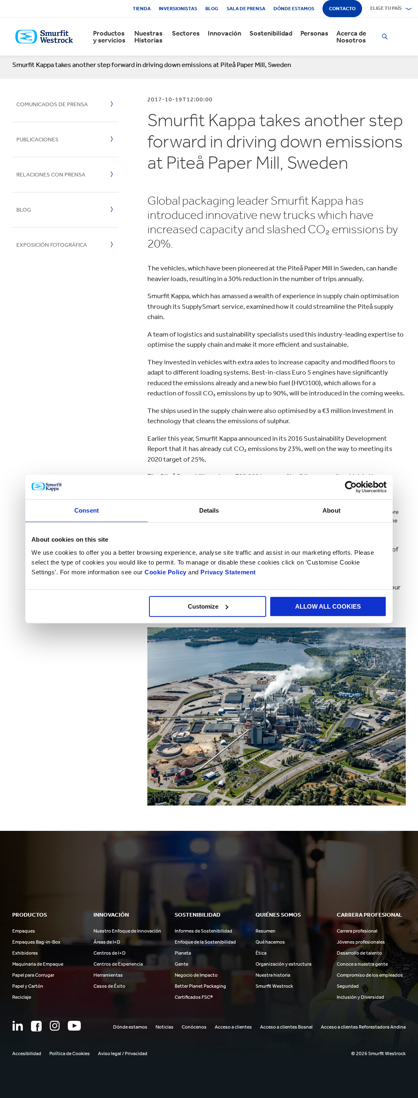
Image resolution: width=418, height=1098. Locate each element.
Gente (181, 964)
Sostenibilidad (270, 33)
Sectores (186, 33)
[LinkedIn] (17, 1026)
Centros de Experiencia (118, 964)
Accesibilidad (26, 1053)
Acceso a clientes (233, 1027)
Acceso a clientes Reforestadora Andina (363, 1027)
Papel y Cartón (27, 986)
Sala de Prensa (246, 8)
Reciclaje (21, 997)
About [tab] (331, 510)
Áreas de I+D (106, 942)
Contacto (342, 8)
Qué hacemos (270, 942)
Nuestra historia (273, 975)
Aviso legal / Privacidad (122, 1053)
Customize (203, 606)
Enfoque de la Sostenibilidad (205, 942)
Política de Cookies (69, 1053)
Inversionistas (178, 8)
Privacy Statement (227, 572)
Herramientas (108, 975)
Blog (211, 8)
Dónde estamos (293, 8)
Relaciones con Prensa (50, 174)
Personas (314, 33)
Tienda (142, 8)
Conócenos (194, 1027)
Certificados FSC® (194, 997)
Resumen (266, 931)
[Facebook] (36, 1026)
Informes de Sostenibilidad (203, 931)
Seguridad (348, 986)
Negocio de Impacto (196, 975)
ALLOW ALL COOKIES (328, 606)
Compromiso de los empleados (370, 975)
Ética (261, 953)
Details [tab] (209, 510)
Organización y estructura (283, 964)
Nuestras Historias (148, 37)
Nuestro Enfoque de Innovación (127, 931)
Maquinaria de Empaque (37, 964)
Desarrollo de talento (359, 953)
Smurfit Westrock (274, 986)
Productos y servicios (109, 37)
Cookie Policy (166, 572)
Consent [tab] (86, 510)
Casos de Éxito (109, 986)
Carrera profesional (357, 931)
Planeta (183, 953)
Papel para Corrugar (33, 975)
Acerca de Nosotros (351, 37)
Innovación (224, 33)
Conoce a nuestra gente (362, 964)
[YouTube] (74, 1026)
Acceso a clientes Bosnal (286, 1027)
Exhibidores (25, 953)
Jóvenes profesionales (361, 942)
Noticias (164, 1027)
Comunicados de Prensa (52, 104)
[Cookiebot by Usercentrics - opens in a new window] (351, 487)
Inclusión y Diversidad (360, 997)
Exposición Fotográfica (51, 244)
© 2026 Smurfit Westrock (378, 1053)
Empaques (23, 931)
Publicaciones (37, 139)
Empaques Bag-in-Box (36, 942)
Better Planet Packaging (200, 986)
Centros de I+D (109, 953)
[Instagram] (55, 1026)
